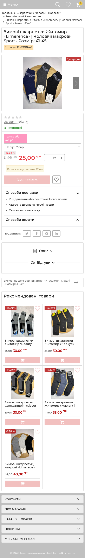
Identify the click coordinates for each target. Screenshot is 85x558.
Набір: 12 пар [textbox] (15, 147)
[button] (76, 83)
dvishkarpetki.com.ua (60, 553)
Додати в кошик (27, 179)
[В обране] (56, 179)
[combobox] (42, 146)
